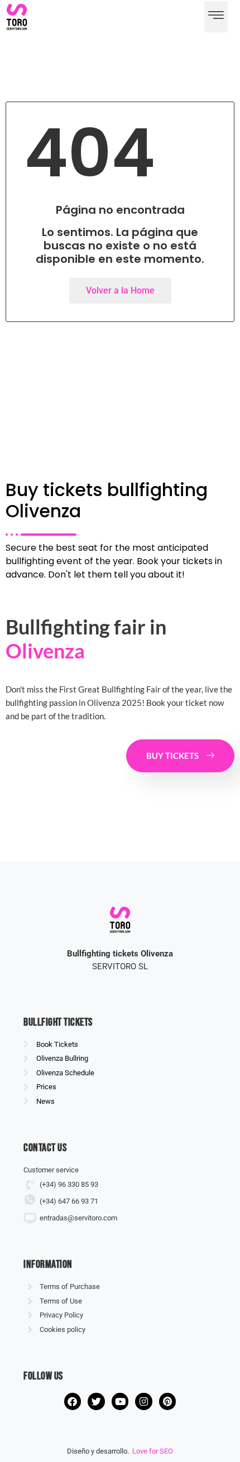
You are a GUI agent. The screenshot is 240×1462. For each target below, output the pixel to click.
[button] (216, 16)
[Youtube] (120, 1401)
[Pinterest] (167, 1401)
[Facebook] (72, 1401)
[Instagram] (143, 1401)
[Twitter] (96, 1401)
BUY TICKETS (172, 756)
